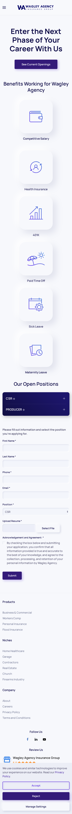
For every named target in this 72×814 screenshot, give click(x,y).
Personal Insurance (15, 624)
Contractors (10, 662)
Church (7, 674)
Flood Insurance (13, 629)
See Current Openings (36, 64)
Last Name (9, 456)
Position (8, 504)
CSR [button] (9, 398)
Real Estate (10, 668)
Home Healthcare (13, 651)
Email (6, 487)
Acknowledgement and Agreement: (23, 537)
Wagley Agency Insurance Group (36, 758)
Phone (7, 472)
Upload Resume (12, 521)
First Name (9, 440)
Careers (7, 706)
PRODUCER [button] (14, 409)
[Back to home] (36, 7)
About (6, 701)
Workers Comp (12, 618)
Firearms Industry (13, 679)
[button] (4, 7)
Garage (7, 656)
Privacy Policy (11, 712)
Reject (36, 796)
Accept (36, 785)
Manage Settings (36, 806)
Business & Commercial (17, 612)
